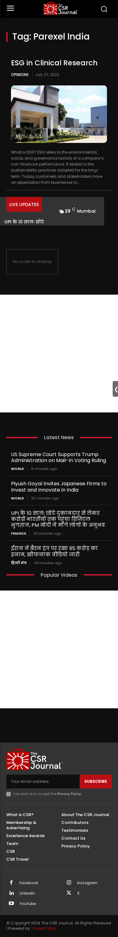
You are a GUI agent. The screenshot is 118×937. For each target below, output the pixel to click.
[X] (69, 893)
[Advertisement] (59, 353)
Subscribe (95, 781)
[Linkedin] (11, 893)
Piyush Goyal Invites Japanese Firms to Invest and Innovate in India (59, 486)
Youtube (28, 903)
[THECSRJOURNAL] (60, 8)
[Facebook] (11, 883)
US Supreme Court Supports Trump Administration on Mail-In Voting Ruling (58, 457)
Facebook (29, 882)
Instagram (87, 882)
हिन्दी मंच (19, 563)
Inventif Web (44, 928)
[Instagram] (69, 883)
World (17, 468)
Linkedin (27, 893)
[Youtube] (11, 904)
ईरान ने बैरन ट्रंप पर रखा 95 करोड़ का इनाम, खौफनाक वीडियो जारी (54, 551)
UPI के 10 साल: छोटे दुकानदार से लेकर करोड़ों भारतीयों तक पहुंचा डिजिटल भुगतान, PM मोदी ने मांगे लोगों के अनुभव (58, 519)
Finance (18, 533)
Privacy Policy (69, 793)
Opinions (20, 74)
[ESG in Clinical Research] (59, 114)
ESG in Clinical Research (54, 63)
